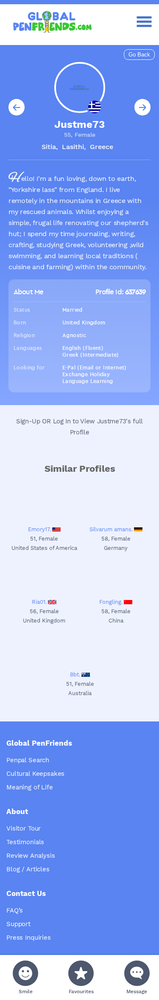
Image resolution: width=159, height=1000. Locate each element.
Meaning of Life (29, 787)
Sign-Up (28, 421)
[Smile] (25, 973)
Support (18, 924)
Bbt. (75, 674)
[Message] (137, 973)
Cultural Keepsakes (35, 773)
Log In (62, 421)
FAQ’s (14, 910)
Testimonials (25, 842)
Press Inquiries (28, 937)
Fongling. (111, 602)
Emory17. (39, 529)
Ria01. (39, 602)
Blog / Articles (28, 869)
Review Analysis (30, 855)
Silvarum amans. (111, 529)
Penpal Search (27, 760)
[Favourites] (81, 973)
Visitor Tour (23, 828)
